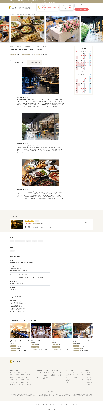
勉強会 (82, 382)
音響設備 (68, 379)
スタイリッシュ (14, 395)
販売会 (88, 374)
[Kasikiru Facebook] (51, 410)
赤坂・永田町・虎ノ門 (14, 386)
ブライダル (60, 394)
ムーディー (38, 395)
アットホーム (45, 394)
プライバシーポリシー (63, 404)
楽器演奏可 (75, 377)
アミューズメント (69, 395)
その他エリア (23, 386)
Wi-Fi (67, 372)
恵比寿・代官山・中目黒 (15, 384)
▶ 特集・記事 (43, 2)
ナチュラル (83, 395)
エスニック (88, 395)
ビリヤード (75, 376)
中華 (38, 376)
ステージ (68, 377)
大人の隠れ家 (66, 394)
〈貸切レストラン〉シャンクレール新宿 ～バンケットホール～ (19, 340)
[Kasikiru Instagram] (49, 410)
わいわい (64, 395)
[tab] (18, 62)
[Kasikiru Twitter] (54, 410)
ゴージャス (71, 394)
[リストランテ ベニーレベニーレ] (62, 330)
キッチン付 (75, 381)
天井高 (31, 395)
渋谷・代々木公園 (13, 382)
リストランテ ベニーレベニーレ (60, 340)
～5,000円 (53, 372)
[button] (40, 41)
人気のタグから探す (51, 392)
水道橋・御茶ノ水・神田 (26, 374)
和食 (38, 377)
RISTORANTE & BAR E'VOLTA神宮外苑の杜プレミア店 (82, 340)
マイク (67, 380)
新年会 (82, 374)
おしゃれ (26, 394)
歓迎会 (82, 381)
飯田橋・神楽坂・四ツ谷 (15, 372)
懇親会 (82, 376)
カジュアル (31, 394)
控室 (73, 372)
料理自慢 (22, 394)
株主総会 (89, 381)
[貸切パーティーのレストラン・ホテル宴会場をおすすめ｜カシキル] (13, 7)
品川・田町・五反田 (25, 376)
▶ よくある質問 (51, 2)
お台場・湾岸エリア (25, 379)
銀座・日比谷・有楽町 (14, 374)
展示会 (88, 372)
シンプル (40, 394)
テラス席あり (49, 396)
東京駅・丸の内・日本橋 (15, 377)
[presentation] (1, 29)
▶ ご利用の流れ (23, 2)
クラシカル (23, 395)
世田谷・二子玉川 (24, 382)
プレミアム (50, 394)
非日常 (27, 395)
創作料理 (45, 375)
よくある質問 (52, 404)
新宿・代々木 (20, 14)
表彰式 (82, 386)
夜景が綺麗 (80, 394)
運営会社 (28, 404)
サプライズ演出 (77, 395)
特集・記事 (44, 404)
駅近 (34, 395)
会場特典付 (13, 394)
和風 (57, 395)
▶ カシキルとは (15, 2)
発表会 (82, 384)
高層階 (46, 395)
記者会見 (89, 377)
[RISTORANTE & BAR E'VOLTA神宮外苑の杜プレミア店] (83, 330)
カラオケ (68, 382)
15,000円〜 (60, 375)
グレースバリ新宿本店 (36, 340)
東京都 (15, 14)
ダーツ (74, 379)
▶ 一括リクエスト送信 (34, 2)
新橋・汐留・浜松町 (14, 376)
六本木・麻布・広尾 (14, 379)
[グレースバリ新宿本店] (41, 330)
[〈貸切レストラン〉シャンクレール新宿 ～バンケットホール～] (20, 330)
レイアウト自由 (52, 395)
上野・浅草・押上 (24, 377)
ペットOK (43, 395)
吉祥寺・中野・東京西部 (26, 384)
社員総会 (89, 379)
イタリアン (39, 372)
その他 (88, 384)
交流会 (82, 377)
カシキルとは (36, 404)
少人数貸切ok (56, 396)
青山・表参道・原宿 (14, 381)
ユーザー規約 (74, 404)
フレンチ (38, 374)
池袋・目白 (23, 381)
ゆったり (90, 394)
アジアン (55, 394)
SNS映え (17, 394)
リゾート (36, 394)
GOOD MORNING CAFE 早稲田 (29, 14)
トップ (11, 14)
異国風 (59, 395)
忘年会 (82, 372)
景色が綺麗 (85, 394)
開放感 (75, 394)
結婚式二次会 (90, 382)
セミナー (89, 376)
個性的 (19, 395)
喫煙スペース (75, 374)
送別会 (82, 379)
